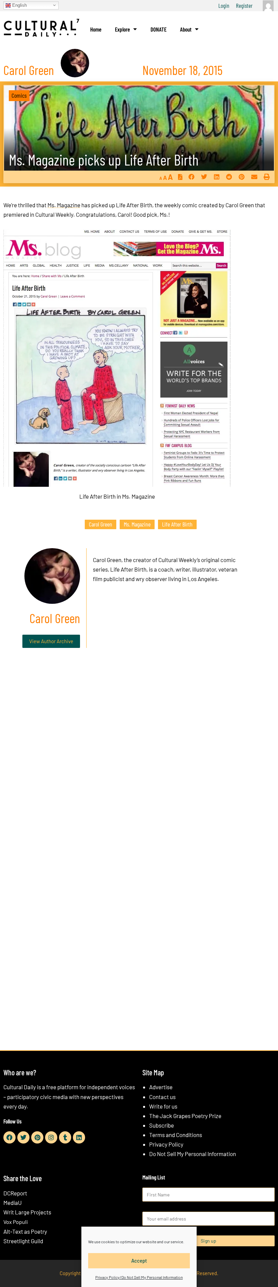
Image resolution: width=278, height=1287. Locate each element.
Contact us (162, 1096)
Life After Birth (177, 524)
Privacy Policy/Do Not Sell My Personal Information (139, 1277)
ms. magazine (137, 524)
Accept (139, 1260)
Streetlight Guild (23, 1240)
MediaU (12, 1202)
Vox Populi (15, 1221)
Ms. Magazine (63, 204)
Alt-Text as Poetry (25, 1231)
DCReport (15, 1193)
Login (223, 5)
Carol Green (100, 524)
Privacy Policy (166, 1144)
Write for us (163, 1106)
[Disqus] (139, 756)
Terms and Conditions (175, 1134)
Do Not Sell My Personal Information (192, 1153)
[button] (191, 176)
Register (244, 5)
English (19, 4)
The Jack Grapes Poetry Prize (185, 1115)
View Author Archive (51, 641)
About (186, 29)
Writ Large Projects (27, 1212)
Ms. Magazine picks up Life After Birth (104, 160)
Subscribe (161, 1125)
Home (95, 29)
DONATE (158, 29)
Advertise (161, 1086)
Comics (19, 95)
